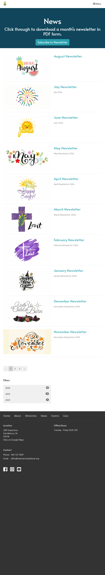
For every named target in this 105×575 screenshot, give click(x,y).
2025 (26, 394)
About (17, 415)
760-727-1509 (17, 454)
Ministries (31, 415)
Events (55, 415)
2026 (26, 388)
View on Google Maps (13, 439)
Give (65, 415)
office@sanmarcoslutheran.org (25, 458)
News (44, 415)
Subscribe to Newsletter (52, 42)
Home (6, 415)
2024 (26, 400)
